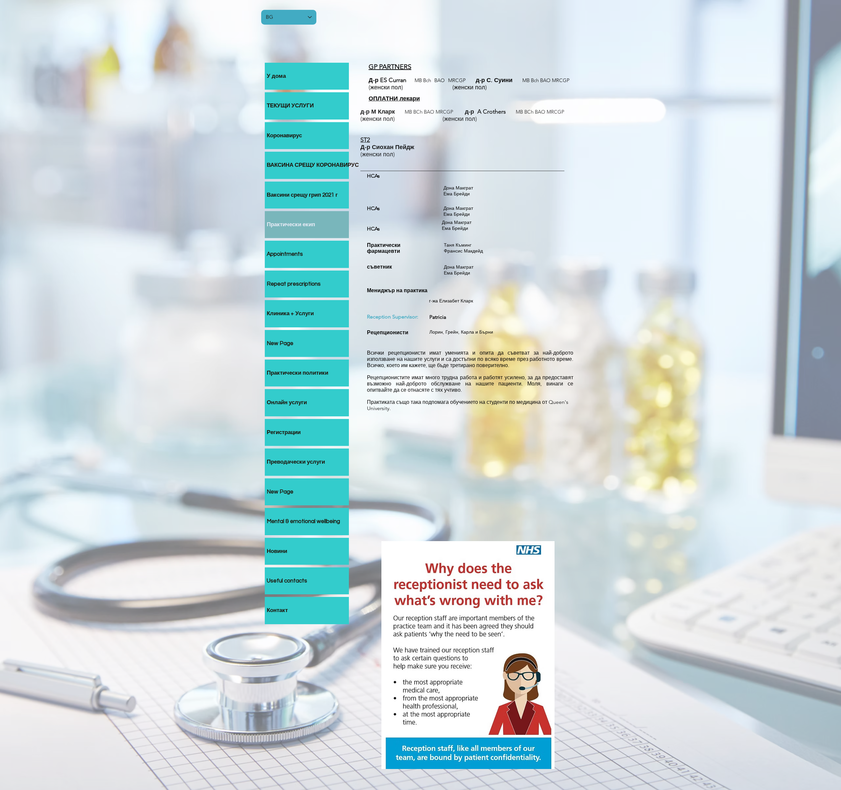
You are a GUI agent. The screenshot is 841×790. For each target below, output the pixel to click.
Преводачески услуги (296, 462)
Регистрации (284, 432)
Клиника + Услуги (290, 314)
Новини (277, 551)
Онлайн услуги (287, 403)
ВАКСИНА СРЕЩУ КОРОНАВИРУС (308, 165)
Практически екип (291, 225)
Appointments (285, 254)
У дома (276, 76)
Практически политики (297, 373)
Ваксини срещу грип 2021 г (302, 195)
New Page (280, 343)
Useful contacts (287, 581)
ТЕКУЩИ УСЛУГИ (290, 106)
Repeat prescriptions (294, 284)
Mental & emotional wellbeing (303, 521)
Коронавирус (284, 136)
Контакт (277, 610)
